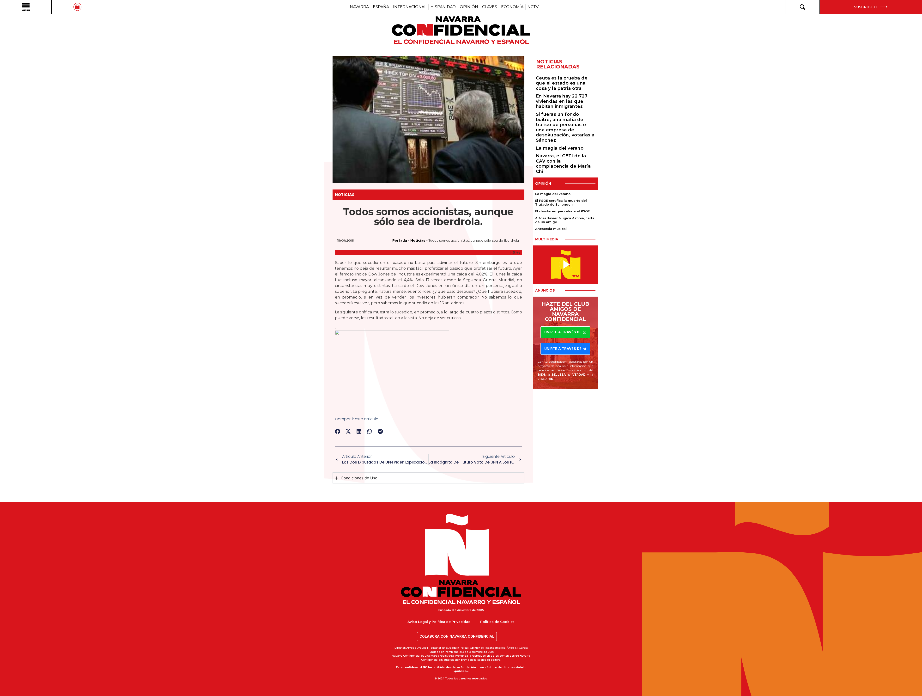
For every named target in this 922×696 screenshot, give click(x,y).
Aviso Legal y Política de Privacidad (439, 622)
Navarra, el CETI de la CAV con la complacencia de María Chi (563, 163)
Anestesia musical (551, 229)
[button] (337, 431)
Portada (399, 240)
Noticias (344, 194)
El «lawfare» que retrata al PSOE (562, 211)
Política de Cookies (497, 622)
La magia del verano (560, 148)
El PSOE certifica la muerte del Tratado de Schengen (561, 202)
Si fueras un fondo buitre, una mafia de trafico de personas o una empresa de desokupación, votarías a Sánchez (565, 127)
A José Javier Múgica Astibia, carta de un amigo (564, 220)
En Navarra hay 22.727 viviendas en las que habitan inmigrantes (562, 101)
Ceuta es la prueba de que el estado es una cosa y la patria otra (562, 83)
